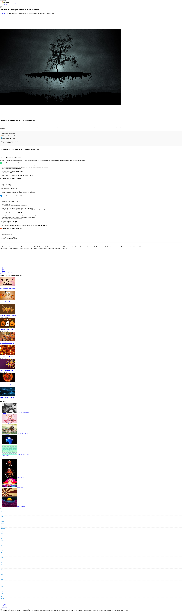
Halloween (2, 559)
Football (2, 550)
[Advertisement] (28, 21)
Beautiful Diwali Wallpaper (6, 370)
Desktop (3, 269)
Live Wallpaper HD (15, 3)
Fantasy (2, 543)
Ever (2, 270)
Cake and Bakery (3, 528)
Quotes (2, 586)
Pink (1, 581)
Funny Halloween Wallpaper (7, 329)
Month (2, 569)
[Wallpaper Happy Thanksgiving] (7, 299)
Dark (1, 538)
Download (1, 273)
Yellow (2, 600)
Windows (2, 598)
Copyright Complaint (5, 603)
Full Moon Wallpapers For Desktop (8, 397)
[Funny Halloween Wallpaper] (7, 327)
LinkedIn (12, 272)
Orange (2, 579)
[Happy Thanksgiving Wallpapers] (7, 313)
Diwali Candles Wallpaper (6, 356)
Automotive (2, 521)
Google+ (9, 272)
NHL (1, 577)
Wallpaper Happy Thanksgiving (8, 301)
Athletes (2, 519)
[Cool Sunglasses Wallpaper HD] (7, 286)
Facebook (3, 272)
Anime (2, 516)
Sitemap (3, 605)
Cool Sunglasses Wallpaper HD (7, 288)
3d (2, 267)
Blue (1, 526)
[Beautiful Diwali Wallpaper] (7, 368)
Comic (2, 533)
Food (1, 548)
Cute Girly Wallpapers (6, 455)
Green (2, 557)
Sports (2, 593)
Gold (1, 555)
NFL (1, 576)
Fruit (1, 552)
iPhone (4, 444)
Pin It (14, 272)
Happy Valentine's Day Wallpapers (8, 423)
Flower (2, 547)
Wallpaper (3, 271)
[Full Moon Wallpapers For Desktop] (7, 395)
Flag (1, 545)
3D (1, 511)
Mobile (2, 567)
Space (2, 591)
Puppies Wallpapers (6, 434)
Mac (1, 564)
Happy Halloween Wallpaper (7, 343)
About (3, 602)
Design (2, 540)
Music (2, 572)
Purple (2, 584)
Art (1, 518)
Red (1, 588)
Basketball (2, 523)
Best (2, 268)
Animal (2, 514)
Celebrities (4, 413)
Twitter (1, 272)
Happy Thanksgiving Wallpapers (8, 315)
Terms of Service (4, 607)
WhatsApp (6, 272)
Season (2, 589)
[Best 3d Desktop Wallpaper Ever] (91, 67)
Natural (2, 574)
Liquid (2, 562)
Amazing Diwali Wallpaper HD (7, 384)
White (2, 596)
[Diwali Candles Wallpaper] (7, 354)
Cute (1, 536)
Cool (51, 13)
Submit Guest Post (4, 4)
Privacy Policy (4, 604)
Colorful (2, 531)
